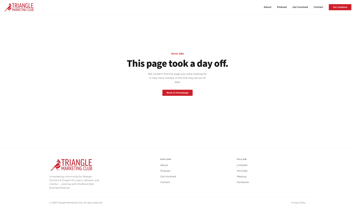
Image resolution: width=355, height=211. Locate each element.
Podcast (282, 7)
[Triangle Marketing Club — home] (19, 7)
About (267, 7)
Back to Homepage (177, 92)
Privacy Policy (298, 202)
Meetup (241, 176)
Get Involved (300, 7)
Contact (318, 7)
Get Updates (340, 7)
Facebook (243, 182)
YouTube (242, 170)
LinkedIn (242, 165)
